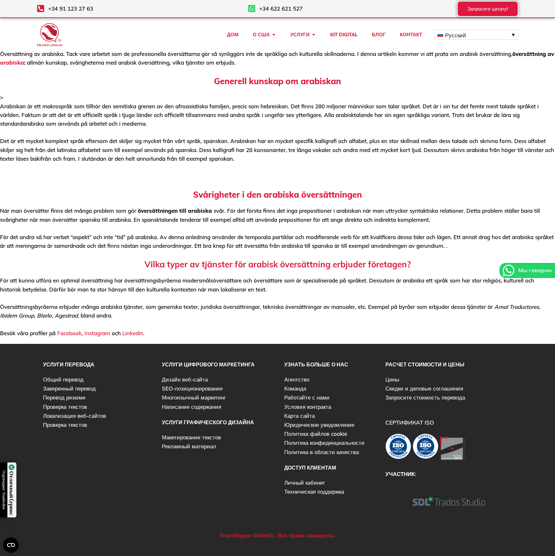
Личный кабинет (304, 482)
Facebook (69, 333)
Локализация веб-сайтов (74, 415)
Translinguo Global (244, 535)
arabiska (12, 62)
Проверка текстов (65, 406)
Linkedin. (133, 333)
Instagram (97, 333)
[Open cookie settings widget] (11, 545)
